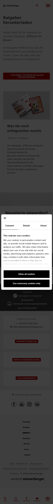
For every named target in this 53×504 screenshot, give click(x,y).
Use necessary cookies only (26, 283)
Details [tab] (26, 225)
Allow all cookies (26, 274)
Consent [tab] (9, 225)
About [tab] (43, 225)
